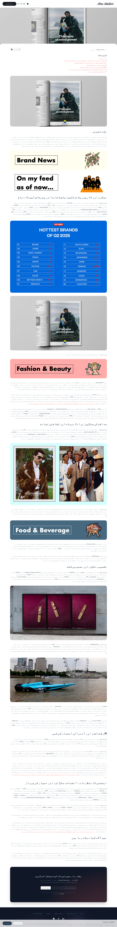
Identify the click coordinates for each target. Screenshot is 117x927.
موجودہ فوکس (59, 913)
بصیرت (92, 50)
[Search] (21, 4)
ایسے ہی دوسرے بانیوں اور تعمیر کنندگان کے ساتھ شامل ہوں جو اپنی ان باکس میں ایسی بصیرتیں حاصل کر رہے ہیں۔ (63, 403)
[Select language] (27, 3)
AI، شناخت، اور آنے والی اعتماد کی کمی (92, 67)
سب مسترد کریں (18, 923)
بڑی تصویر (101, 58)
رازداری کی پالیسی (63, 925)
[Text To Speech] (24, 4)
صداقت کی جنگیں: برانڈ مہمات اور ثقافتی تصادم (89, 63)
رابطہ (82, 913)
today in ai (100, 50)
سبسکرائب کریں (46, 888)
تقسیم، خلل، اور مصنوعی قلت (96, 65)
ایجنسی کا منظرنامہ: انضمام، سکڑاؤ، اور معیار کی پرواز (86, 69)
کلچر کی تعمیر (37, 913)
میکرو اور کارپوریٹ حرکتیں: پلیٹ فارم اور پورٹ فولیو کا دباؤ (84, 60)
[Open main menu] (18, 4)
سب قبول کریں (7, 923)
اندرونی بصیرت (71, 913)
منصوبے (48, 913)
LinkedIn (62, 893)
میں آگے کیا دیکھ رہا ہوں (97, 71)
